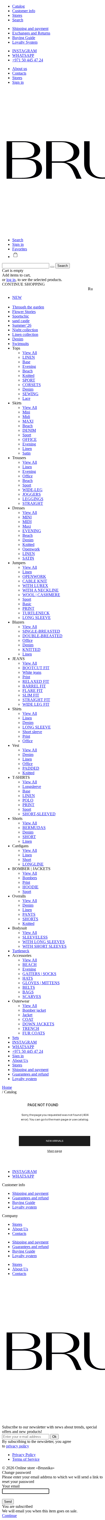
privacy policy (17, 1446)
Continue (9, 1515)
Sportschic (20, 316)
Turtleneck (20, 951)
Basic (26, 604)
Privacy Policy (24, 1455)
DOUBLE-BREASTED (42, 636)
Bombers (29, 878)
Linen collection (25, 334)
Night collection (25, 330)
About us (19, 68)
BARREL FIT (34, 686)
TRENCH (30, 1028)
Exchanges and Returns (31, 33)
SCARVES (31, 996)
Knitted (28, 375)
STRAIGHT (32, 503)
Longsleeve (31, 786)
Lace (26, 398)
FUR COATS (33, 1033)
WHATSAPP (23, 55)
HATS (27, 978)
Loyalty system (24, 1079)
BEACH (29, 964)
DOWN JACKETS (38, 1024)
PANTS (28, 914)
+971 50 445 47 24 (27, 60)
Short (26, 859)
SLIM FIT (30, 695)
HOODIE (30, 887)
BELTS (28, 987)
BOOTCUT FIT (35, 668)
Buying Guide (23, 38)
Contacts (19, 73)
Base (26, 362)
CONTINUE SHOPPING (23, 284)
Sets (15, 1037)
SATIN (28, 558)
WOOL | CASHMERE (41, 595)
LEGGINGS (32, 499)
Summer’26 (21, 325)
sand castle (21, 321)
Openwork (31, 549)
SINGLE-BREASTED (41, 631)
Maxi (26, 526)
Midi (26, 416)
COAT (27, 1019)
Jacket (27, 1015)
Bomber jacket (34, 1010)
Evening (29, 366)
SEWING (30, 394)
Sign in (18, 82)
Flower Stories (24, 311)
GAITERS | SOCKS (39, 974)
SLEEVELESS (35, 937)
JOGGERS (31, 494)
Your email (11, 1486)
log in (11, 280)
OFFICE (29, 439)
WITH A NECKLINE (40, 590)
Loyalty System (24, 42)
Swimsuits (20, 343)
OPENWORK (34, 576)
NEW (17, 297)
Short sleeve (32, 732)
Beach (27, 371)
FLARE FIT (32, 690)
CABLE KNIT (34, 581)
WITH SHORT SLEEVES (44, 946)
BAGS (28, 992)
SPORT (28, 380)
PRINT (28, 608)
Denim (17, 339)
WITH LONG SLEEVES (43, 942)
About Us (20, 1060)
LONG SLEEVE (36, 617)
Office (27, 476)
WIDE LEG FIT (35, 704)
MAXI (27, 421)
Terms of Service (26, 1459)
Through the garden (28, 307)
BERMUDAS (34, 827)
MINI (27, 517)
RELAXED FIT (35, 681)
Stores (17, 78)
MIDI (27, 522)
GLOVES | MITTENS (41, 983)
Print (26, 677)
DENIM (29, 430)
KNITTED (31, 649)
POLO (27, 800)
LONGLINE (33, 864)
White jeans (31, 672)
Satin (26, 453)
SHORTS (30, 919)
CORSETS (31, 385)
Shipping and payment (30, 28)
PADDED (30, 768)
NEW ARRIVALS (54, 1140)
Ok (54, 1437)
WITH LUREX (35, 585)
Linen (27, 448)
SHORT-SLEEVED (39, 814)
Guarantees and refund (30, 1074)
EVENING (31, 531)
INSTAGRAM (24, 51)
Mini (26, 412)
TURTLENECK (36, 613)
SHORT (29, 837)
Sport (26, 435)
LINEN (28, 357)
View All (29, 353)
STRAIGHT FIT (36, 700)
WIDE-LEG (32, 490)
